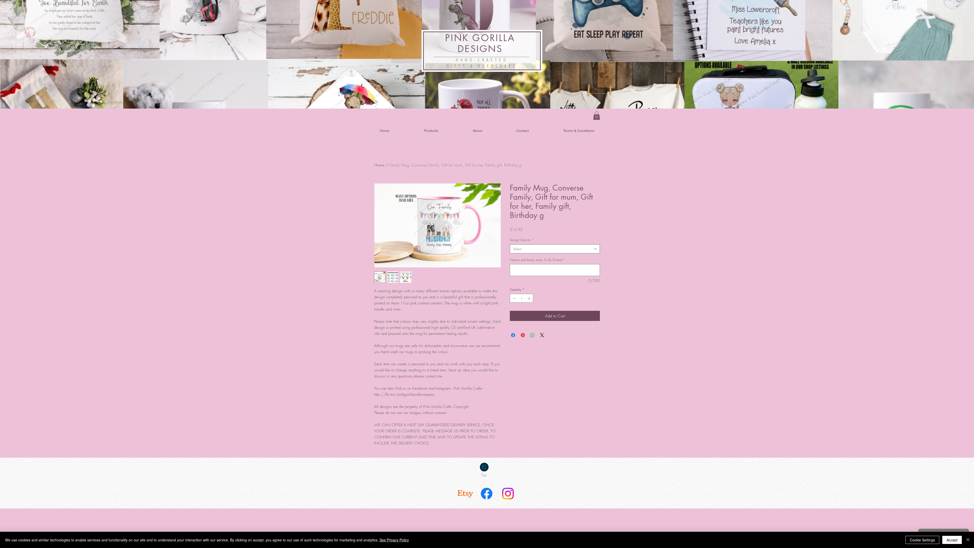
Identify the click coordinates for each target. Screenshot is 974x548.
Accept (952, 539)
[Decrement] (514, 298)
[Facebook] (486, 493)
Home (379, 165)
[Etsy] (465, 493)
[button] (596, 115)
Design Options (522, 239)
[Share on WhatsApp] (532, 335)
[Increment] (530, 298)
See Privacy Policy (394, 539)
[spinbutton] (522, 298)
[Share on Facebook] (513, 335)
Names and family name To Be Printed (537, 260)
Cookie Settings (922, 539)
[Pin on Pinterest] (523, 335)
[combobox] (555, 248)
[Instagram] (508, 493)
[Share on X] (542, 335)
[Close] (968, 540)
